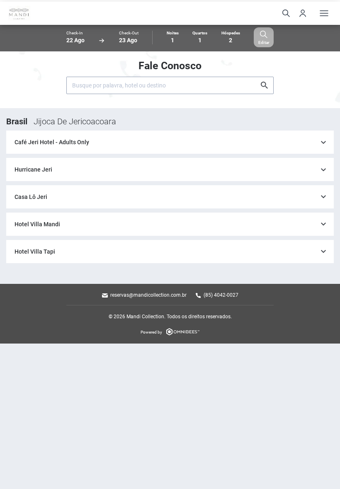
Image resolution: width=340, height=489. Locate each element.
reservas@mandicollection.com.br (148, 295)
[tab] (170, 142)
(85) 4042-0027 (221, 295)
